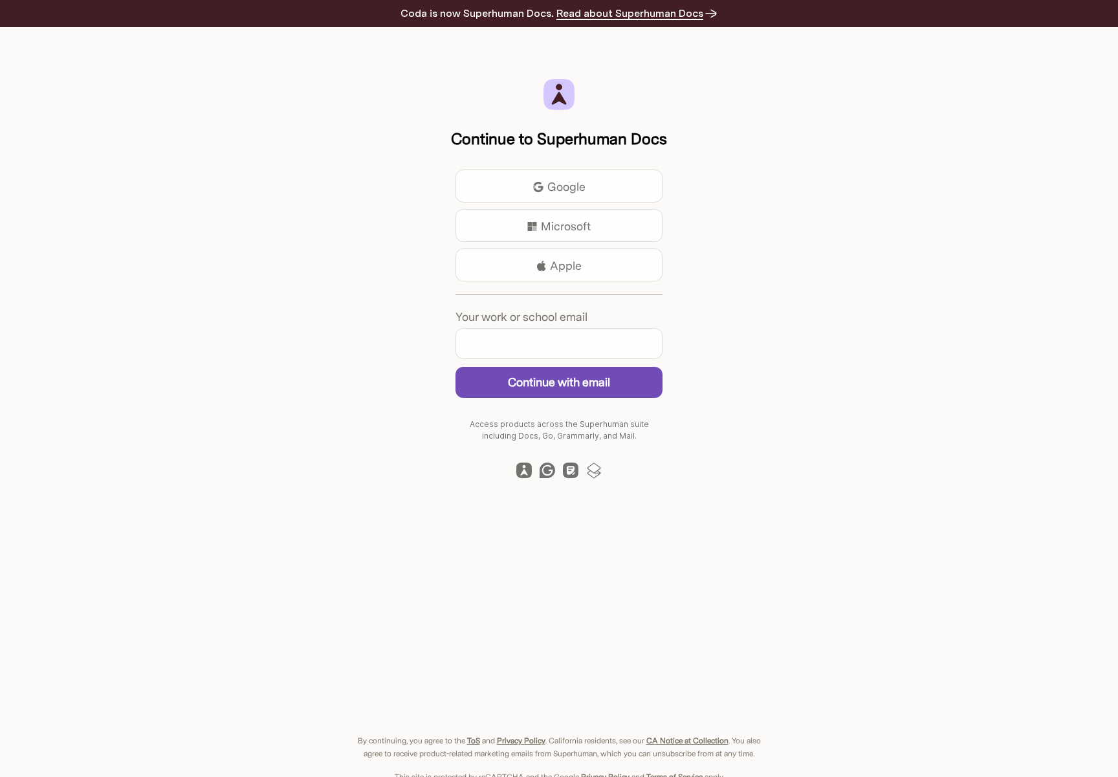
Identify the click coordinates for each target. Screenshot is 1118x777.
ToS (473, 740)
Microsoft (566, 226)
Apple (566, 265)
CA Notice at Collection (687, 740)
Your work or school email (521, 316)
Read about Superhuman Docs (637, 13)
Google (566, 186)
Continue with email (559, 382)
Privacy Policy (521, 740)
